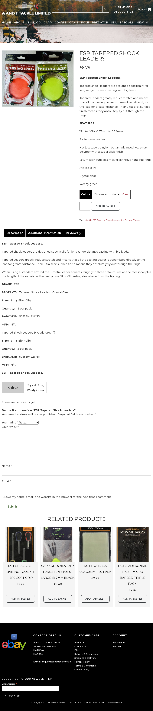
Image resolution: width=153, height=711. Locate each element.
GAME (73, 22)
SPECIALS (127, 22)
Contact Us (80, 646)
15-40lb (88, 220)
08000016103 (123, 11)
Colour (85, 194)
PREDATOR (100, 22)
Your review (10, 427)
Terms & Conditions (85, 665)
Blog (76, 650)
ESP (94, 220)
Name (7, 466)
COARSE (60, 22)
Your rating (10, 422)
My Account (119, 642)
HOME (6, 22)
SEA (114, 22)
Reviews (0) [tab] (74, 233)
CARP (48, 22)
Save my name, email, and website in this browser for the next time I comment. (57, 497)
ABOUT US (21, 22)
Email (6, 481)
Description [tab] (15, 233)
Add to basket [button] (20, 598)
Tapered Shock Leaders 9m (110, 220)
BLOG (36, 22)
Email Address (9, 683)
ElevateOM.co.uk (114, 702)
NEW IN (142, 22)
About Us (79, 642)
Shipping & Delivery (85, 658)
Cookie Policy (81, 669)
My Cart (117, 646)
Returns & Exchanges (86, 654)
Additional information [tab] (44, 233)
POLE (85, 22)
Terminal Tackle (132, 220)
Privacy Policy (81, 662)
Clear (126, 194)
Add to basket (105, 206)
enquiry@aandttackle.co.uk (56, 661)
